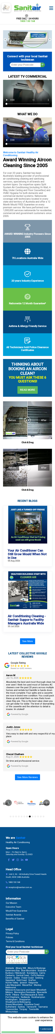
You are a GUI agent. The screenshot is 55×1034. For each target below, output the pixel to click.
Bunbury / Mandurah (15, 973)
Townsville (34, 1009)
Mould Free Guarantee (16, 911)
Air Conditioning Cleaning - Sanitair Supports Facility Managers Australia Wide (27, 619)
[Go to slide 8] (30, 816)
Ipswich (23, 982)
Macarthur (27, 985)
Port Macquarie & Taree (32, 994)
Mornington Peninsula (24, 992)
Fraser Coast (28, 978)
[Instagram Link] (17, 860)
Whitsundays (12, 1011)
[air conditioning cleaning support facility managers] (27, 590)
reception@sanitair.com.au (20, 887)
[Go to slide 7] (27, 816)
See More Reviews (27, 777)
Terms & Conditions (15, 941)
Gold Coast (21, 980)
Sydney (21, 1007)
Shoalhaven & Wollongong (18, 1002)
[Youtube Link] (26, 860)
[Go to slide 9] (32, 816)
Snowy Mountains (14, 1004)
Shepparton (25, 999)
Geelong (39, 978)
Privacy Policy (12, 933)
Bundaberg (32, 973)
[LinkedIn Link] (22, 860)
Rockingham (12, 999)
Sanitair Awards (13, 915)
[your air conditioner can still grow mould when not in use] (27, 525)
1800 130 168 (27, 21)
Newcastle (42, 992)
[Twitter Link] (13, 860)
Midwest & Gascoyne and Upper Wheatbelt (26, 990)
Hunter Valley (12, 982)
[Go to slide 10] (35, 816)
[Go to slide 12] (41, 816)
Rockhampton (38, 997)
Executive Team (13, 907)
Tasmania (43, 1007)
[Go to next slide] (46, 803)
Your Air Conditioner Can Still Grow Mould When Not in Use (27, 554)
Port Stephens (12, 997)
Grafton (32, 980)
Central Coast (22, 975)
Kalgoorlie (33, 982)
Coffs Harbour (37, 975)
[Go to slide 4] (19, 816)
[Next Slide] (49, 39)
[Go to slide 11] (38, 816)
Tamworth (31, 1007)
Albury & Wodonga (36, 968)
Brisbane (42, 970)
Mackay (37, 985)
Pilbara (15, 994)
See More (27, 641)
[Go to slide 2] (13, 816)
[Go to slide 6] (24, 816)
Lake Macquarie (13, 985)
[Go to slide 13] (43, 816)
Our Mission (11, 903)
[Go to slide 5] (21, 816)
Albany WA (21, 968)
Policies (9, 937)
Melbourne (11, 987)
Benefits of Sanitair (15, 918)
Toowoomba (12, 1009)
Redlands (25, 997)
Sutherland (11, 1007)
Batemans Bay (13, 970)
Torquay (23, 1009)
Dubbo (17, 978)
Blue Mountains (28, 970)
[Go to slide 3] (16, 816)
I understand (45, 1029)
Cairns (42, 973)
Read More (27, 390)
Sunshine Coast (31, 1004)
